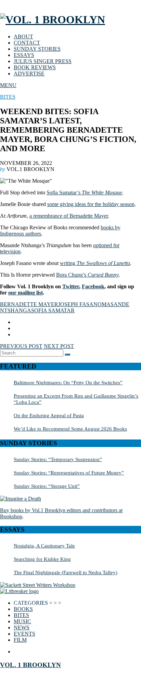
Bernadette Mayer (29, 304)
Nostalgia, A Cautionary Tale (44, 546)
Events (24, 634)
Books (23, 609)
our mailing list (25, 293)
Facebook (93, 286)
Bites (7, 97)
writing (68, 263)
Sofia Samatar (53, 310)
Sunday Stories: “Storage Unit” (47, 486)
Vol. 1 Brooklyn (30, 664)
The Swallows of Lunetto (103, 263)
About (23, 36)
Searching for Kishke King (42, 559)
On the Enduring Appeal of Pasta (49, 415)
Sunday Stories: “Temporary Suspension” (58, 459)
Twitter (70, 286)
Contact (27, 43)
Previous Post (21, 346)
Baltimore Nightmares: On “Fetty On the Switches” (68, 382)
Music (22, 621)
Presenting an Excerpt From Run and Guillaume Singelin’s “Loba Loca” (76, 399)
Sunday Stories (37, 49)
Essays (24, 55)
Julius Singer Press (43, 61)
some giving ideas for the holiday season (90, 204)
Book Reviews (35, 67)
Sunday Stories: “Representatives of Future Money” (69, 472)
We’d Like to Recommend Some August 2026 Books (70, 429)
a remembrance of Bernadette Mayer (68, 216)
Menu (8, 85)
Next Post (59, 346)
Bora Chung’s (87, 275)
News (21, 627)
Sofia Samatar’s (84, 192)
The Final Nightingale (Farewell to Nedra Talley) (65, 572)
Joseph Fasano (80, 304)
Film (20, 640)
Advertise (29, 73)
